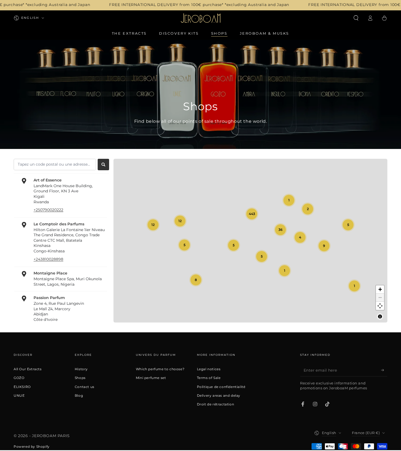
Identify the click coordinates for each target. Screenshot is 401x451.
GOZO (19, 378)
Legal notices (209, 369)
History (81, 369)
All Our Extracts (28, 369)
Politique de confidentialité (221, 387)
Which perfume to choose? (160, 369)
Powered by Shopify (32, 446)
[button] (356, 18)
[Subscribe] (384, 370)
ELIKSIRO (22, 387)
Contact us (84, 387)
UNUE (19, 396)
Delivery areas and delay (218, 396)
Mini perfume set (151, 378)
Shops (80, 378)
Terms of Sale (209, 378)
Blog (79, 396)
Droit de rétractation (215, 404)
